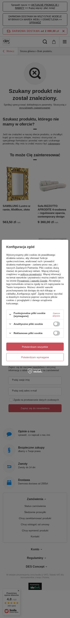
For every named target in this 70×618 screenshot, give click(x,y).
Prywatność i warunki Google (32, 280)
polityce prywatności (31, 274)
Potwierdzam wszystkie (35, 346)
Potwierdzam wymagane (35, 357)
